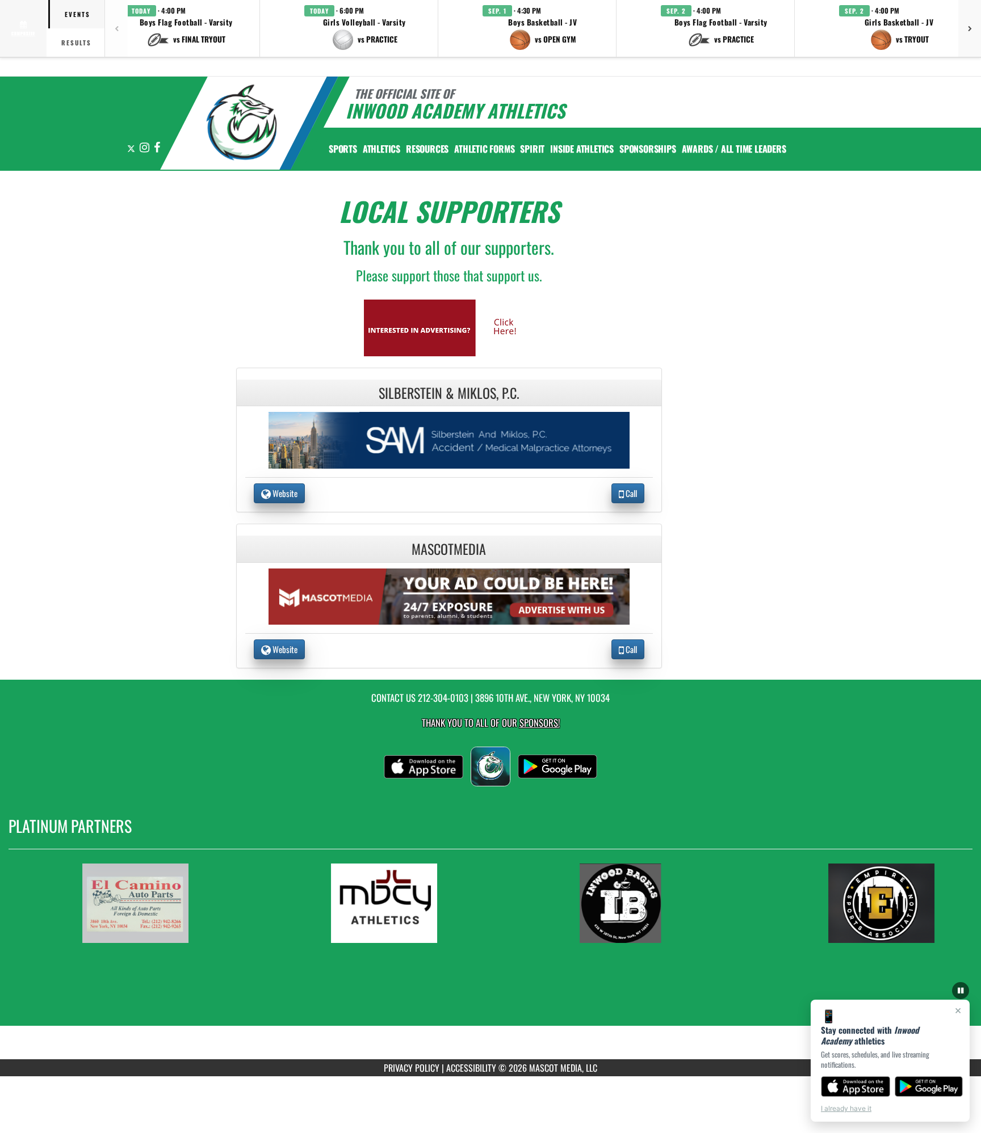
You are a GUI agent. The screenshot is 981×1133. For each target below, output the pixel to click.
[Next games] (969, 28)
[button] (186, 28)
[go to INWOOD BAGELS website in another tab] (660, 903)
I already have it (846, 1108)
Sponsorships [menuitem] (647, 148)
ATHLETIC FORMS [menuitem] (484, 148)
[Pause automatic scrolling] (960, 990)
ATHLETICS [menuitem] (381, 148)
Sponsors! (539, 722)
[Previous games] (116, 28)
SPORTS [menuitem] (343, 148)
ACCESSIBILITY (471, 1068)
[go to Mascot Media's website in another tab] (449, 326)
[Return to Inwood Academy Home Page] (242, 125)
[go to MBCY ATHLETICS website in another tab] (412, 903)
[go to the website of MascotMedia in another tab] (449, 595)
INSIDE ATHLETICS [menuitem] (582, 148)
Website (284, 493)
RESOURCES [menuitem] (427, 148)
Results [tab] (76, 42)
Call (630, 493)
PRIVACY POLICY (411, 1068)
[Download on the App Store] (855, 1086)
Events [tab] (77, 14)
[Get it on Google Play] (929, 1086)
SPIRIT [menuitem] (532, 148)
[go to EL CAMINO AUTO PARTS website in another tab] (163, 903)
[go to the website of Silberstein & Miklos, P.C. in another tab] (449, 439)
